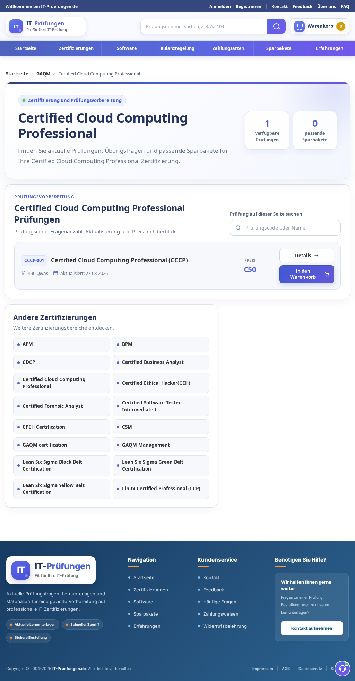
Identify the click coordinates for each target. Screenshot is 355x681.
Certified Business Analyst (153, 362)
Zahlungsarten (228, 48)
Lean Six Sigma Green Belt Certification (152, 465)
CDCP (29, 362)
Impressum (262, 668)
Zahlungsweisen (221, 614)
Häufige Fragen (219, 601)
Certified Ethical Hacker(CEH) (156, 383)
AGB (286, 668)
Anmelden (220, 6)
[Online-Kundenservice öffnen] (342, 668)
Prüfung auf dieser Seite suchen (266, 214)
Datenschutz (310, 668)
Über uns (326, 6)
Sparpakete (278, 48)
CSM (127, 427)
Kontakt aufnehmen (311, 628)
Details (303, 255)
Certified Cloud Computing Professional (54, 382)
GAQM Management (146, 445)
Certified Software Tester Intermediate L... (151, 406)
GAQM (43, 74)
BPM (127, 344)
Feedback (302, 6)
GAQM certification (45, 445)
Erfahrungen (329, 48)
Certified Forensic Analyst (53, 406)
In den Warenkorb (303, 274)
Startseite (25, 48)
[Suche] (276, 26)
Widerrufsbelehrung (225, 626)
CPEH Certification (44, 427)
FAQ (345, 6)
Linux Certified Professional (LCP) (161, 488)
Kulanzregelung (177, 48)
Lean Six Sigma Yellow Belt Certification (54, 488)
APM (28, 344)
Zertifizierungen (76, 48)
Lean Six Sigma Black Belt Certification (52, 465)
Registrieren (248, 6)
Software (127, 48)
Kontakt (279, 6)
